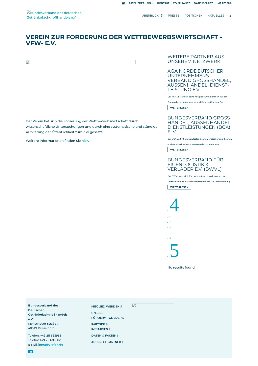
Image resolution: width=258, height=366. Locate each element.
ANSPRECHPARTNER (106, 342)
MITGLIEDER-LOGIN (141, 3)
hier (85, 141)
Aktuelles (216, 15)
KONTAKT (163, 3)
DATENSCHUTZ (203, 3)
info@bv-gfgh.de (50, 344)
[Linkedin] (123, 4)
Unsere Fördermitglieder (106, 315)
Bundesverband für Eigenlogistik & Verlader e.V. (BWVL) (195, 164)
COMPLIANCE (181, 3)
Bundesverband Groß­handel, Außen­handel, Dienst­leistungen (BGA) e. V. (199, 125)
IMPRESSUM (224, 3)
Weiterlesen (179, 107)
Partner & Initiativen (99, 326)
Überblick (150, 15)
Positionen (193, 15)
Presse (173, 15)
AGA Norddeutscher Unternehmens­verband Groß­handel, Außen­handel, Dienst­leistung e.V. (199, 80)
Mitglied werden (105, 306)
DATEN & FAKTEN (103, 335)
